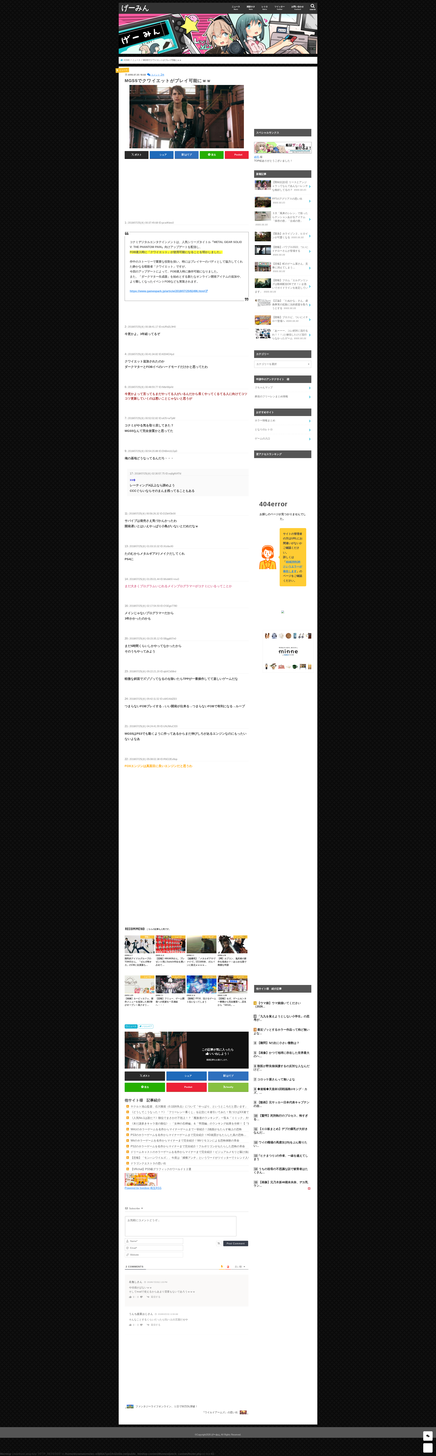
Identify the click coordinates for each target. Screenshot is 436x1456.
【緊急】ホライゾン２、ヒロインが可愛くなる (290, 235)
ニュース (236, 7)
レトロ (265, 7)
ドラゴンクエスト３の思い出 (148, 1163)
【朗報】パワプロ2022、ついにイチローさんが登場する (290, 251)
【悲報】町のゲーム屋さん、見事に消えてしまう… (290, 267)
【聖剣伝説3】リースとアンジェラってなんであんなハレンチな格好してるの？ (290, 186)
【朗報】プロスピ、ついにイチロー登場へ (290, 319)
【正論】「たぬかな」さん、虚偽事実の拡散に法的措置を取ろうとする (290, 304)
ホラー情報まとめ (265, 420)
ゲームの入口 (262, 438)
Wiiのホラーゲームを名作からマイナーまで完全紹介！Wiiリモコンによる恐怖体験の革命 (185, 1140)
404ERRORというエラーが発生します (292, 566)
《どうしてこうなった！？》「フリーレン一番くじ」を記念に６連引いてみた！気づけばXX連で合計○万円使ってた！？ (204, 1112)
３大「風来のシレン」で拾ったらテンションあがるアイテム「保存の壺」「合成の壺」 (281, 219)
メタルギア (147, 1026)
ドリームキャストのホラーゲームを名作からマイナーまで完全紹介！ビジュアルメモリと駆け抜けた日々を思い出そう (203, 1151)
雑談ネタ (251, 7)
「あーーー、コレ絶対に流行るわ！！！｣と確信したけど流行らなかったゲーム (290, 334)
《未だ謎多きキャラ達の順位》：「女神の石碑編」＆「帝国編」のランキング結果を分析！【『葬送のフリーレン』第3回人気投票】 (212, 1123)
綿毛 (256, 157)
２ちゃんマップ (264, 387)
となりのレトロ (264, 429)
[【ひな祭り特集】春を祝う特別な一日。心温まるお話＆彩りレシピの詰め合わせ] (141, 1183)
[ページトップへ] (428, 1448)
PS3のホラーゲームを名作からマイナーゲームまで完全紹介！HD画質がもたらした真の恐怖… (188, 1134)
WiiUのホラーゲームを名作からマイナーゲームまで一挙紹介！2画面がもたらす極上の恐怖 (186, 1129)
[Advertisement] (187, 186)
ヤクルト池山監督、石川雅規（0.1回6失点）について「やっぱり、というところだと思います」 (189, 1106)
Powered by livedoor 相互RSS (143, 1187)
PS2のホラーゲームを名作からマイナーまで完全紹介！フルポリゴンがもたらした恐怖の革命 (188, 1146)
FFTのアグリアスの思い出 (287, 200)
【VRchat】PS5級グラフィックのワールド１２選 (161, 1169)
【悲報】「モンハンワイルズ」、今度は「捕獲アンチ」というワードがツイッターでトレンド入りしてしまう (197, 1157)
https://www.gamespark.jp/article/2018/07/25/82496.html (167, 291)
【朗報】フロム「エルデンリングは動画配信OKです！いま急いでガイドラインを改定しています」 (281, 286)
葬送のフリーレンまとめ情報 (271, 396)
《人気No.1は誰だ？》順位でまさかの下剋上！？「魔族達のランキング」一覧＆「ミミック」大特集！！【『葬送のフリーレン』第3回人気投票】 (220, 1117)
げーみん (135, 8)
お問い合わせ (297, 7)
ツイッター (280, 7)
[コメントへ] (428, 1436)
